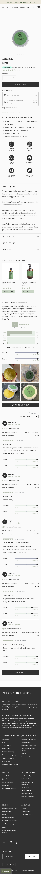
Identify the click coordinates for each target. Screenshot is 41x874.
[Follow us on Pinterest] (17, 842)
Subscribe (32, 856)
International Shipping (9, 755)
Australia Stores (7, 776)
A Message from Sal (27, 814)
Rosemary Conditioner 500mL (29, 283)
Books (4, 827)
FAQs (3, 742)
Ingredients (9, 237)
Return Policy (6, 748)
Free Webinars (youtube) (9, 821)
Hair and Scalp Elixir (8, 282)
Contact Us (5, 739)
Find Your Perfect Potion (9, 808)
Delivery (7, 249)
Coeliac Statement (26, 793)
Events (4, 814)
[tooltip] (26, 303)
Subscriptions (6, 745)
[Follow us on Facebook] (4, 842)
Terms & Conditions (8, 758)
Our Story (24, 808)
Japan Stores (6, 779)
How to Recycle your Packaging (27, 783)
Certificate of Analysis (9, 824)
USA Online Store (7, 782)
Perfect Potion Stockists (9, 788)
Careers (23, 754)
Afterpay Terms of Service (10, 764)
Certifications (25, 787)
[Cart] (38, 7)
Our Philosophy (26, 776)
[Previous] (3, 54)
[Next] (38, 54)
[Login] (34, 7)
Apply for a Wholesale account (28, 749)
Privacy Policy (6, 761)
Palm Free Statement (27, 797)
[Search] (7, 7)
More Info (8, 187)
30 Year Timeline (26, 811)
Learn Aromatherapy (8, 818)
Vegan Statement (26, 790)
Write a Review (25, 405)
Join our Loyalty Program (28, 745)
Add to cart (8, 291)
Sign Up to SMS (26, 742)
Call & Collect (6, 785)
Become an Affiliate (27, 757)
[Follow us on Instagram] (10, 842)
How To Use (9, 243)
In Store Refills (25, 779)
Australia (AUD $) (8, 864)
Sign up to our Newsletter (29, 739)
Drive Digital (31, 870)
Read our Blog (6, 811)
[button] (20, 70)
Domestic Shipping (8, 752)
